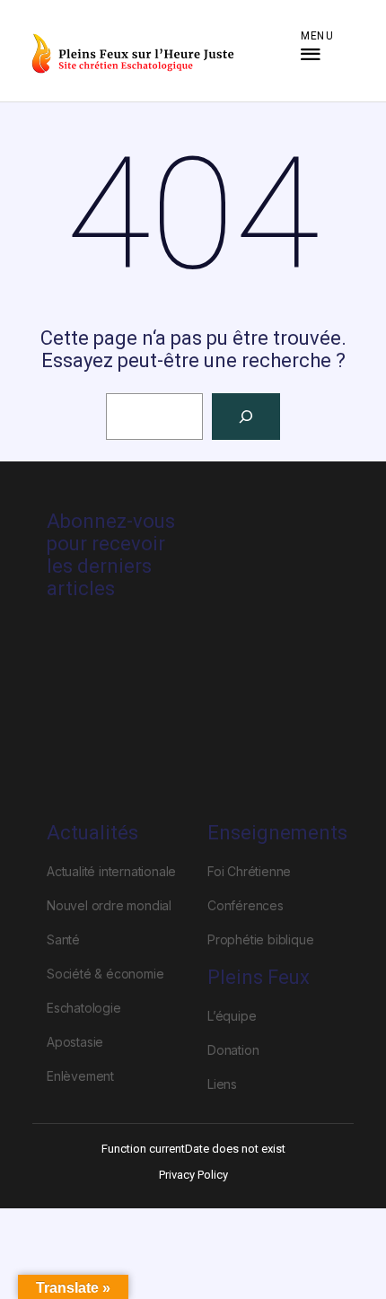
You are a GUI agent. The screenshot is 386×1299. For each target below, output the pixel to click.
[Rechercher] (246, 416)
